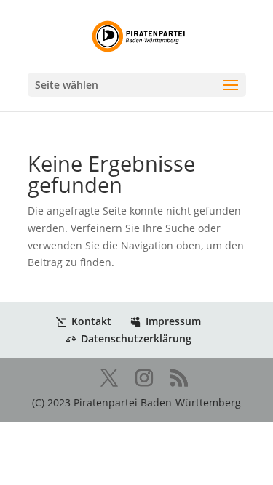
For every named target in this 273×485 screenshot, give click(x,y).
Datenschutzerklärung (136, 338)
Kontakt (91, 321)
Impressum (173, 321)
